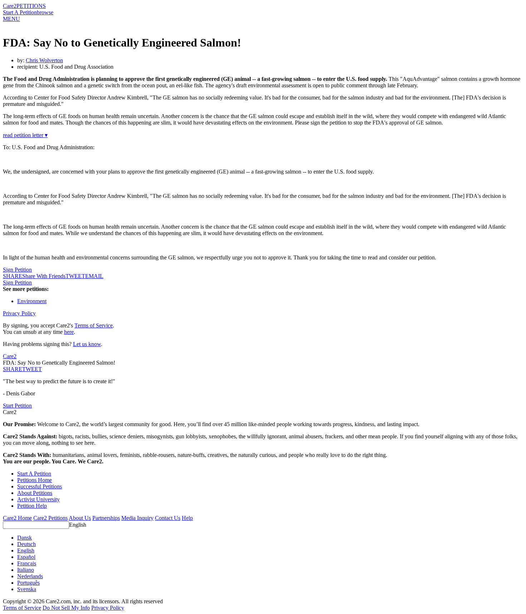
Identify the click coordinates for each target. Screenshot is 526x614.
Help (187, 518)
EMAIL (94, 276)
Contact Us (167, 518)
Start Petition (17, 406)
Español (26, 557)
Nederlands (30, 576)
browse (45, 12)
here (69, 332)
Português (28, 583)
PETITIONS (31, 6)
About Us (80, 518)
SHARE (12, 369)
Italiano (25, 570)
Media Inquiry (137, 518)
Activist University (38, 499)
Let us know (87, 344)
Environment (32, 301)
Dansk (24, 538)
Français (26, 563)
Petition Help (32, 506)
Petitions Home (34, 480)
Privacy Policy (19, 313)
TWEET (75, 276)
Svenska (26, 589)
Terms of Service (93, 325)
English (77, 525)
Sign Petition (17, 270)
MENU (11, 19)
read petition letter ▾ (25, 135)
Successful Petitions (39, 486)
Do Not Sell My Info (66, 608)
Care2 (9, 6)
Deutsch (26, 544)
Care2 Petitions (50, 518)
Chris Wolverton (44, 60)
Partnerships (106, 518)
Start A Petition (20, 12)
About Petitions (34, 493)
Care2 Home (17, 518)
